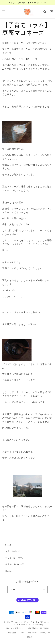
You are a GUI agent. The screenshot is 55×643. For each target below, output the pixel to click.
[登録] (44, 589)
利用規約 (29, 637)
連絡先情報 (12, 633)
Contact (8, 571)
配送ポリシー (45, 633)
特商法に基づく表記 (14, 564)
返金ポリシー (20, 628)
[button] (3, 12)
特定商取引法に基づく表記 (38, 628)
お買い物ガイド (12, 551)
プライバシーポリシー (15, 558)
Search (8, 545)
